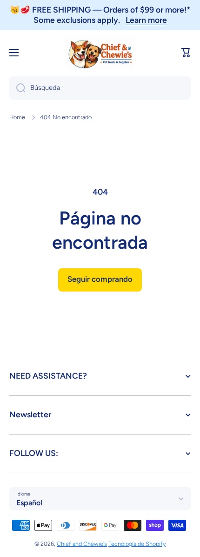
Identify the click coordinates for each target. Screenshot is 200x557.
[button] (186, 52)
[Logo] (100, 52)
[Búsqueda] (17, 88)
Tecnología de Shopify (137, 543)
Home (17, 117)
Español (29, 502)
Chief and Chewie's (82, 543)
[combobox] (100, 88)
